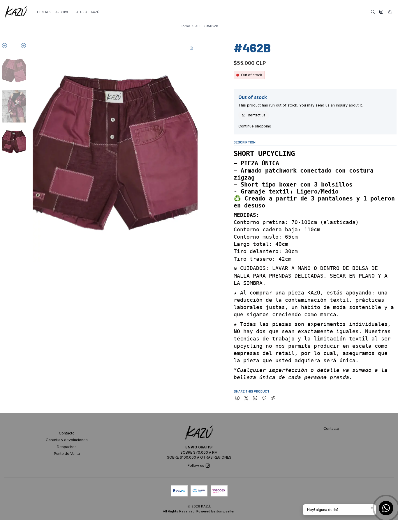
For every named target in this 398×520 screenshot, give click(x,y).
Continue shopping (254, 126)
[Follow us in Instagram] (381, 12)
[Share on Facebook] (237, 398)
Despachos (67, 447)
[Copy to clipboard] (273, 398)
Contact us (256, 115)
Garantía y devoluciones (67, 440)
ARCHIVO (62, 12)
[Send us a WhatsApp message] (386, 508)
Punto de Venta (67, 453)
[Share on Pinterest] (264, 398)
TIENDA (42, 12)
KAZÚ (95, 12)
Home (185, 26)
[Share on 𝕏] (246, 398)
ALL (198, 26)
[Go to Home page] (16, 12)
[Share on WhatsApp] (255, 398)
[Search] (373, 12)
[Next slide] (20, 46)
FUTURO (80, 12)
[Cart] (390, 12)
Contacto (67, 433)
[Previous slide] (7, 46)
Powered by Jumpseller (215, 511)
